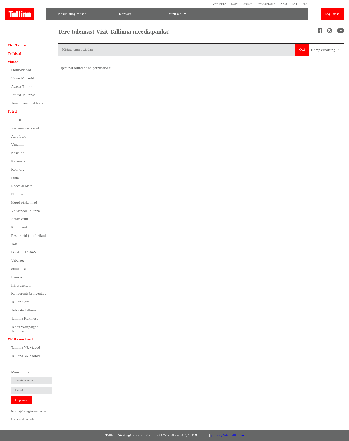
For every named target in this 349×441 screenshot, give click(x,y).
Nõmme (17, 194)
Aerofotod (18, 136)
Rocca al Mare (22, 186)
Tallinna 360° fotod (25, 356)
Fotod (12, 111)
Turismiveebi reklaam (27, 103)
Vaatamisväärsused (25, 128)
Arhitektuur (19, 219)
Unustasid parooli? (23, 419)
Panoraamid (20, 227)
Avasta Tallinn (21, 87)
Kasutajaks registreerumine (28, 411)
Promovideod (21, 70)
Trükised (14, 53)
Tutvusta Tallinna (24, 310)
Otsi (302, 49)
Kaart (234, 3)
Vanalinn (17, 144)
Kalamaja (18, 161)
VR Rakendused (20, 339)
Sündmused (19, 269)
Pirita (15, 178)
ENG (305, 3)
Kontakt (125, 14)
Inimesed (18, 277)
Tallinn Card (20, 302)
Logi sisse (332, 14)
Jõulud (16, 120)
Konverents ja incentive (28, 293)
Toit (14, 244)
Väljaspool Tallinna (25, 211)
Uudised (247, 3)
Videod (13, 62)
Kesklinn (17, 153)
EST (294, 3)
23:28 (283, 3)
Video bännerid (22, 78)
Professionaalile (266, 3)
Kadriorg (17, 169)
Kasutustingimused (72, 14)
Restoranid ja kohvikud (28, 236)
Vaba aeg (18, 260)
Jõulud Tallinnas (23, 95)
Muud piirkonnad (24, 202)
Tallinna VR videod (25, 347)
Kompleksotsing (323, 50)
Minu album (177, 14)
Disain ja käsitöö (23, 252)
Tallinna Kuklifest (24, 318)
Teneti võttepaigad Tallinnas (24, 329)
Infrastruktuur (21, 285)
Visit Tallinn (219, 3)
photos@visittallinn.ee (227, 435)
